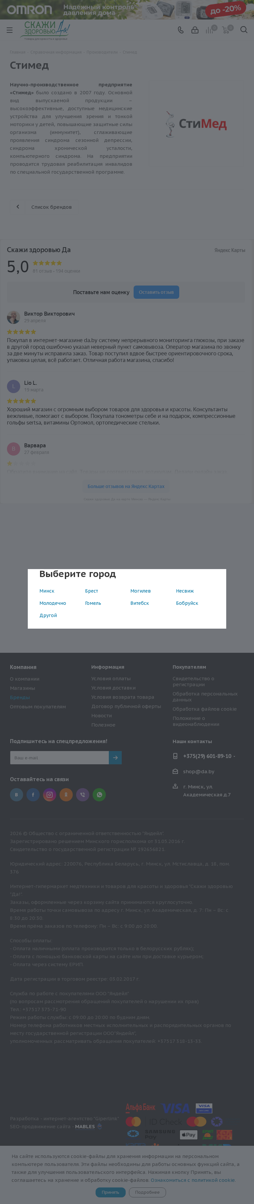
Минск (46, 591)
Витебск (139, 603)
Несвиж (185, 591)
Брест (91, 591)
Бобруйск (187, 603)
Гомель (93, 603)
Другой (48, 615)
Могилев (140, 591)
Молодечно (52, 603)
